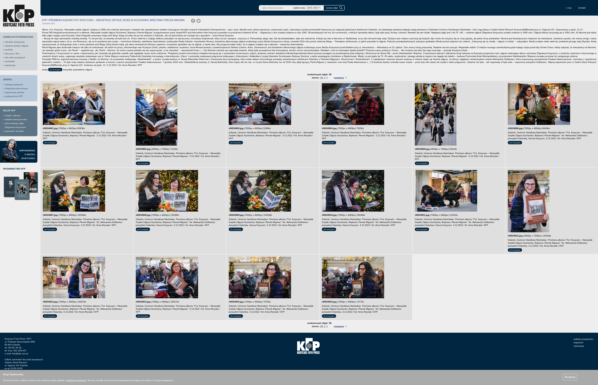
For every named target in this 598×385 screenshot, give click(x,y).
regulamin (578, 342)
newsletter (10, 61)
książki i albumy (12, 115)
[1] (321, 77)
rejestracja (10, 65)
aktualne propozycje (15, 42)
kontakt (582, 8)
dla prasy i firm (12, 53)
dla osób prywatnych (15, 57)
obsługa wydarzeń (14, 84)
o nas (569, 8)
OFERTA (7, 79)
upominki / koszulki (14, 131)
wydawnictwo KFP (14, 96)
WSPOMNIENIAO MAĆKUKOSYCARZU (27, 154)
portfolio (9, 49)
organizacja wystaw (14, 92)
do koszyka (55, 69)
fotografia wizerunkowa (16, 88)
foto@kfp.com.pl (20, 353)
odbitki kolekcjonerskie (16, 119)
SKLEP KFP (9, 110)
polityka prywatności (583, 339)
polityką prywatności (76, 380)
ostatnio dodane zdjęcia (16, 46)
